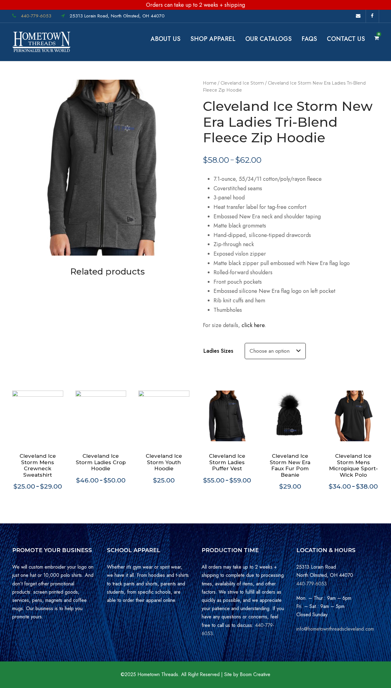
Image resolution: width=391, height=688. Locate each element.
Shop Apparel (213, 39)
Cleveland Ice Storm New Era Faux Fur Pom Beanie (290, 465)
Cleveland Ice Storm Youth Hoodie (164, 462)
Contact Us (346, 39)
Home (210, 83)
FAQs (309, 39)
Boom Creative (255, 674)
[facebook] (375, 16)
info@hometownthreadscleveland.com (335, 628)
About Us (166, 39)
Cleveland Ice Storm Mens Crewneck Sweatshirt (38, 465)
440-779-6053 (36, 16)
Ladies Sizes (218, 351)
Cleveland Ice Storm (242, 83)
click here (253, 325)
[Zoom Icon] (100, 168)
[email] (361, 16)
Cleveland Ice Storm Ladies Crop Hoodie (101, 462)
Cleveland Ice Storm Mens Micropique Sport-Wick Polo (353, 465)
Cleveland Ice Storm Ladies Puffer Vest (227, 462)
